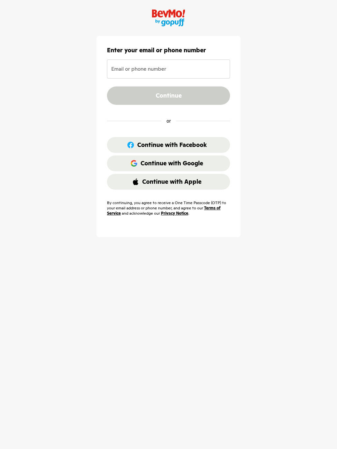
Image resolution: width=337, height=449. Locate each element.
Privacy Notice (174, 213)
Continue (169, 95)
